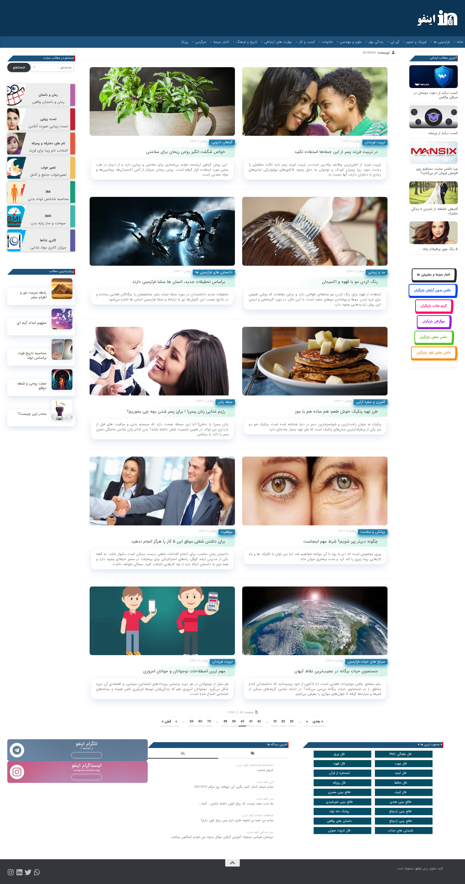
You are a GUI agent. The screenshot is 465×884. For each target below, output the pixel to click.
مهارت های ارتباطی (278, 42)
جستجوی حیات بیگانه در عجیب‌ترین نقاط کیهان (336, 671)
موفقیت (226, 532)
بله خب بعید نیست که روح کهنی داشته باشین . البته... (236, 803)
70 (209, 721)
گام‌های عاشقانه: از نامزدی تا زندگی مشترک (434, 211)
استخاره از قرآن (339, 773)
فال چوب (401, 763)
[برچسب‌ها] (253, 754)
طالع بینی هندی (400, 801)
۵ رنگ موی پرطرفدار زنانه (440, 249)
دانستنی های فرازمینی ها (213, 272)
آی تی (394, 42)
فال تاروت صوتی (339, 830)
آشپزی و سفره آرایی (370, 402)
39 (234, 721)
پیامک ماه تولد (339, 811)
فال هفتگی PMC (400, 754)
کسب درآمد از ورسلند (443, 133)
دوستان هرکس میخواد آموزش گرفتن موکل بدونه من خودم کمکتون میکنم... (221, 837)
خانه (460, 42)
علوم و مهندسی (351, 42)
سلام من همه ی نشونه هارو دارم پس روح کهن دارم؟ (237, 820)
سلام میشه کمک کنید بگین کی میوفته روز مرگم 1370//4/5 (233, 786)
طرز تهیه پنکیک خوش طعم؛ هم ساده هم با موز (336, 412)
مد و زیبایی (376, 272)
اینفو (418, 868)
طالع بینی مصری (339, 792)
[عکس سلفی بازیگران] (433, 342)
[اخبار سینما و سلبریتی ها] (433, 280)
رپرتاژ (184, 42)
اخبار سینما (221, 42)
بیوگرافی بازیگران (433, 321)
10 (275, 721)
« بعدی (318, 721)
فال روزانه (339, 782)
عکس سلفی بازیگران (433, 337)
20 (283, 721)
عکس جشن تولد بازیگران (434, 352)
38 (225, 721)
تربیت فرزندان (375, 142)
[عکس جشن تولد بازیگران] (433, 358)
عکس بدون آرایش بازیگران (432, 290)
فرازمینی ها (442, 42)
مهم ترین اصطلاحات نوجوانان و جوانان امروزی (184, 671)
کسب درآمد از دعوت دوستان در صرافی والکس (436, 95)
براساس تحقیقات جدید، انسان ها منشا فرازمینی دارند (178, 282)
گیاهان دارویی (221, 142)
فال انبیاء (400, 792)
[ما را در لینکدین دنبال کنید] (19, 872)
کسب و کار (307, 42)
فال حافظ (400, 782)
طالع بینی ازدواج (400, 811)
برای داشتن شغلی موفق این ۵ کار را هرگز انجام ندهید (178, 541)
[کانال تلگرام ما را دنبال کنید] (36, 872)
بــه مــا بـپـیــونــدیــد (86, 755)
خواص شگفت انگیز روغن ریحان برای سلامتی (185, 152)
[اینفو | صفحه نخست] (436, 18)
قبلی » (166, 721)
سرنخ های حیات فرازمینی (366, 661)
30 (292, 721)
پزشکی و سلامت (372, 532)
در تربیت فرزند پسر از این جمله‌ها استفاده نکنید (336, 152)
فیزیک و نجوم (416, 42)
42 (259, 721)
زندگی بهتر (376, 42)
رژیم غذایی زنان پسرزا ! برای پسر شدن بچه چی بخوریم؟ (176, 412)
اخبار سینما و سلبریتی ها (433, 274)
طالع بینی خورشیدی (339, 801)
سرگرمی (200, 42)
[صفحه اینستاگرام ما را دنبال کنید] (10, 872)
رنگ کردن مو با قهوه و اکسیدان (350, 282)
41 (250, 721)
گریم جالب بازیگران (434, 305)
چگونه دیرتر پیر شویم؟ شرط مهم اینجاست (340, 541)
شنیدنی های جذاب (400, 830)
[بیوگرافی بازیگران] (433, 326)
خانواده (327, 42)
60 (200, 721)
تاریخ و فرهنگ (246, 42)
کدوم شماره (265, 770)
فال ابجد (400, 773)
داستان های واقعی (339, 821)
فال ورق (339, 754)
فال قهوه (339, 763)
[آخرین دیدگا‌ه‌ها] (183, 754)
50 (192, 721)
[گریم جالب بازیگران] (433, 311)
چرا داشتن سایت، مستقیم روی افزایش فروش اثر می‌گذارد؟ (437, 171)
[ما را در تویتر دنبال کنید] (28, 872)
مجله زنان (225, 402)
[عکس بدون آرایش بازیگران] (432, 295)
